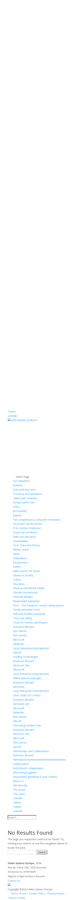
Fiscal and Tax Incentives (27, 523)
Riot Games (20, 635)
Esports (17, 515)
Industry (17, 485)
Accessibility (20, 511)
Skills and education (24, 536)
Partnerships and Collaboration (31, 751)
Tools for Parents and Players (30, 622)
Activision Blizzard (23, 627)
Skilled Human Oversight (27, 678)
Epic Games (20, 631)
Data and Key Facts (24, 489)
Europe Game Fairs (24, 502)
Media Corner (21, 549)
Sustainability (20, 541)
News (16, 554)
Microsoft (18, 639)
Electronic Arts (21, 665)
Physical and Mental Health (28, 588)
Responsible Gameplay (26, 601)
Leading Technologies (25, 656)
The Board (19, 789)
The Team (19, 794)
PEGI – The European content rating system (38, 605)
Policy (16, 506)
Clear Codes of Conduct (27, 695)
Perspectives (20, 562)
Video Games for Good (26, 571)
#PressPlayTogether (25, 772)
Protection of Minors (25, 532)
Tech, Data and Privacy (26, 545)
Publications (20, 558)
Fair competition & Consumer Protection (36, 519)
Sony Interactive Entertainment (31, 648)
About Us (18, 781)
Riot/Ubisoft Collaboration (28, 768)
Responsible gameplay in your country (35, 776)
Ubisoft (17, 652)
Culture (17, 579)
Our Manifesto (21, 481)
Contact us (14, 880)
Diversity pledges (23, 596)
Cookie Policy (37, 893)
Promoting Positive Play (27, 725)
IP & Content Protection (27, 528)
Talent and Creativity (25, 498)
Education (19, 584)
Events (17, 566)
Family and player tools (26, 609)
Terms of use (18, 893)
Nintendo (18, 644)
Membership (20, 785)
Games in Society (23, 575)
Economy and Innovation (27, 494)
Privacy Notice (55, 893)
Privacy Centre (16, 897)
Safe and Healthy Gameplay (29, 614)
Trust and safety (22, 618)
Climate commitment (25, 592)
